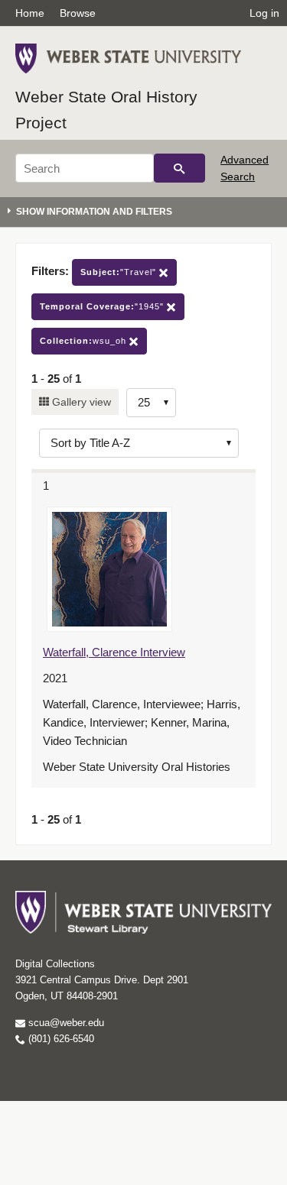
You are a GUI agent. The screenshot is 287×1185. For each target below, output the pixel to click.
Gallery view (80, 402)
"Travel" (119, 272)
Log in (264, 13)
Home (29, 13)
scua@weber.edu (64, 1022)
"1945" (103, 306)
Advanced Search (244, 168)
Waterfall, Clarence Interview (114, 652)
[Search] (179, 168)
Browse (78, 13)
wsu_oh (84, 340)
